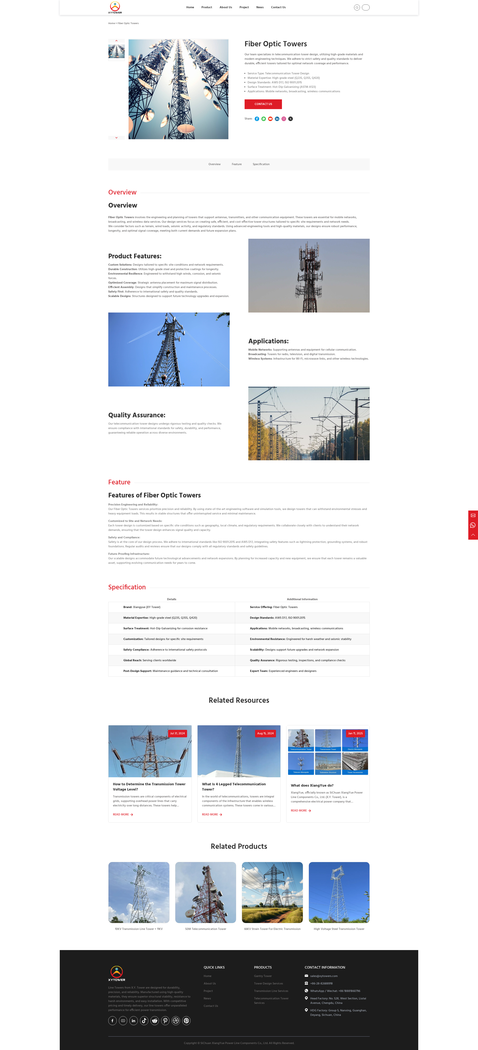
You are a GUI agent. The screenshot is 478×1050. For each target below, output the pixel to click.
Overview (215, 164)
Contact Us (278, 7)
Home (190, 7)
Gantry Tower (263, 976)
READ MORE (121, 814)
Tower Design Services (268, 983)
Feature (237, 164)
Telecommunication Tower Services (271, 1001)
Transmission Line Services (271, 991)
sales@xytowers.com (324, 976)
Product (206, 7)
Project (244, 7)
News (260, 7)
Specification (261, 164)
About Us (226, 7)
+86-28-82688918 (321, 983)
